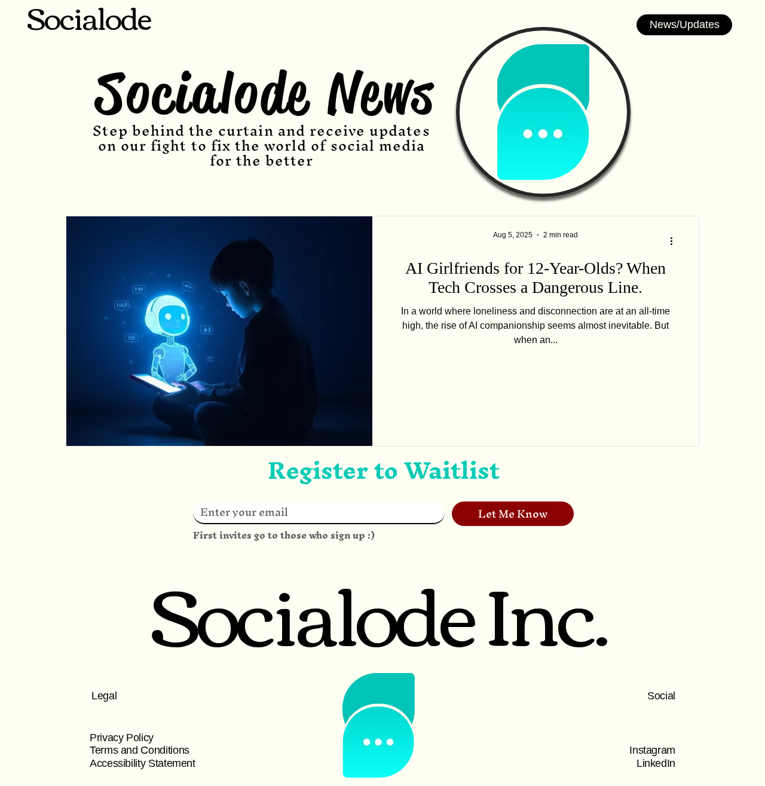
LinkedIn (656, 763)
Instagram (652, 750)
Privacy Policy (122, 738)
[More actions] (675, 241)
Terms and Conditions (139, 750)
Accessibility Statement (142, 763)
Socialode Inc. (378, 610)
